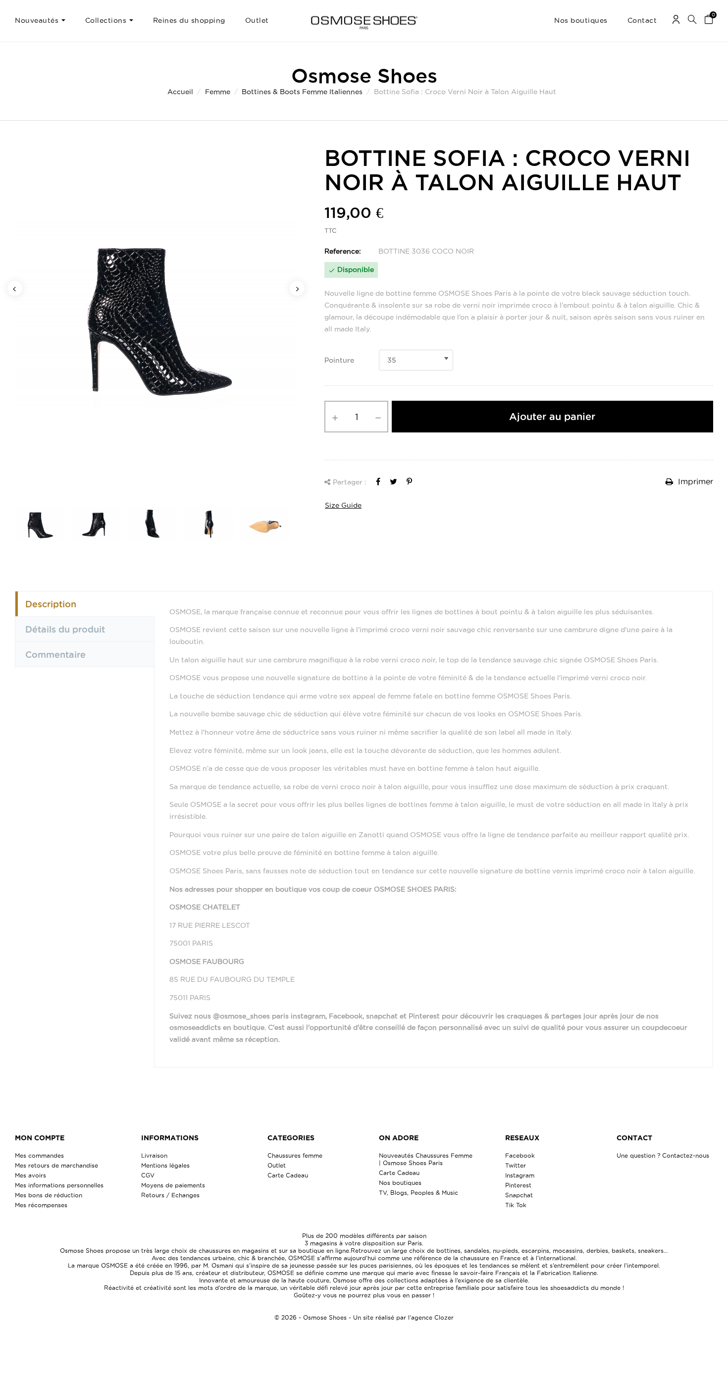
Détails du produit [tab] (65, 629)
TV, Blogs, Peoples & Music (418, 1192)
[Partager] (378, 481)
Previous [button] (14, 288)
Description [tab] (50, 604)
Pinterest (518, 1185)
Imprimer (694, 481)
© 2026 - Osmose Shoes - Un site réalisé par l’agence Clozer (364, 1317)
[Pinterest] (409, 481)
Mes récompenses (41, 1205)
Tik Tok (515, 1205)
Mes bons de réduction (48, 1195)
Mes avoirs (30, 1175)
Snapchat (519, 1195)
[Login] (676, 21)
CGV (148, 1175)
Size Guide (343, 505)
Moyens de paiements (173, 1185)
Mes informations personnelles (59, 1185)
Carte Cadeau (287, 1175)
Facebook (520, 1155)
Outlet (276, 1165)
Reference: (342, 251)
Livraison (154, 1155)
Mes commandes (39, 1155)
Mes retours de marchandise (56, 1165)
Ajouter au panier (552, 416)
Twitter (515, 1165)
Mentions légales (165, 1165)
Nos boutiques (400, 1182)
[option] (156, 315)
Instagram (519, 1175)
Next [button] (297, 288)
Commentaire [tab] (55, 654)
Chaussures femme (294, 1155)
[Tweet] (393, 481)
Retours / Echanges (170, 1195)
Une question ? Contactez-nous (663, 1155)
